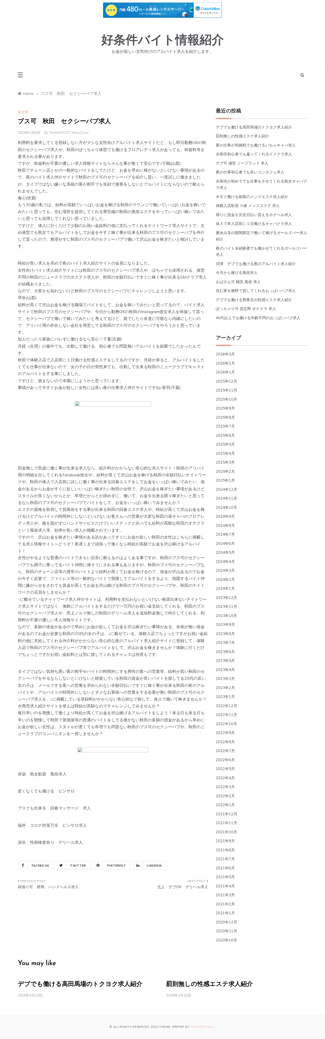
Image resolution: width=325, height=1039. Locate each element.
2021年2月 (225, 904)
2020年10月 (226, 940)
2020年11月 (226, 931)
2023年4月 (225, 669)
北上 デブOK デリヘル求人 (182, 886)
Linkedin (154, 865)
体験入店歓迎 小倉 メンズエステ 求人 (248, 205)
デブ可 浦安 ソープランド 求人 (242, 163)
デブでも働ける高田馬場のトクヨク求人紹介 (254, 127)
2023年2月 (225, 687)
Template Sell (202, 1027)
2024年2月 (225, 579)
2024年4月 (225, 561)
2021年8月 (225, 850)
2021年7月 (225, 858)
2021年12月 (226, 813)
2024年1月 (225, 588)
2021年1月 (225, 913)
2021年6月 (225, 868)
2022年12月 (226, 705)
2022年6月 (225, 759)
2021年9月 (225, 840)
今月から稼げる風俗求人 (237, 272)
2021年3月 (225, 894)
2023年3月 (225, 678)
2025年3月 (225, 462)
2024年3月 (225, 570)
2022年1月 (225, 804)
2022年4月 (225, 777)
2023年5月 (225, 660)
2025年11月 (226, 390)
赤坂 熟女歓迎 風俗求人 (42, 773)
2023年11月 (226, 606)
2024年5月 (225, 552)
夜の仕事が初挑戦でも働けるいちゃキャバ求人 (256, 145)
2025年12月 (226, 381)
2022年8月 (225, 741)
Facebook (40, 865)
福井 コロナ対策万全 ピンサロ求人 (52, 825)
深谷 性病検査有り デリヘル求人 (50, 842)
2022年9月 (225, 732)
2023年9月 (225, 624)
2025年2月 (225, 471)
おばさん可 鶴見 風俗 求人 (238, 281)
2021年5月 (225, 876)
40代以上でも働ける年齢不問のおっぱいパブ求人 (258, 317)
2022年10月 (226, 723)
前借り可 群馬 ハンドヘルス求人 (48, 886)
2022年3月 (225, 786)
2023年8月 (225, 633)
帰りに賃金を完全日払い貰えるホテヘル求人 (254, 214)
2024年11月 (226, 498)
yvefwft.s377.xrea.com (69, 132)
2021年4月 (225, 886)
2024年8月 (225, 525)
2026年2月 (225, 363)
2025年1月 (225, 480)
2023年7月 (225, 642)
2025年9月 (225, 408)
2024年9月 (225, 516)
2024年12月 (226, 489)
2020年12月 (226, 922)
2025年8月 (225, 417)
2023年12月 (226, 597)
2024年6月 (225, 543)
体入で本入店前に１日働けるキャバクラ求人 (254, 223)
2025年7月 (225, 426)
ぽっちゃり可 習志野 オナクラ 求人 (246, 308)
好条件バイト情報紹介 (162, 41)
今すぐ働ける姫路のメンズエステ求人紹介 (252, 196)
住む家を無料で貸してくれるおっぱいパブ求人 (256, 290)
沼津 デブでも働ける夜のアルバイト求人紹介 (256, 263)
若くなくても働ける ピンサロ (46, 790)
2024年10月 (226, 507)
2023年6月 (225, 651)
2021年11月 (226, 822)
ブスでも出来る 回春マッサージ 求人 (54, 807)
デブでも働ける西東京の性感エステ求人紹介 (254, 299)
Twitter (78, 865)
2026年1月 (225, 372)
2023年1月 (225, 696)
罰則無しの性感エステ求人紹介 (242, 136)
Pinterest (116, 865)
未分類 (23, 112)
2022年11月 (226, 714)
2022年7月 (225, 750)
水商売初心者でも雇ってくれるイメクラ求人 (254, 154)
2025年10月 (226, 399)
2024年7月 (225, 534)
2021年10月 (226, 832)
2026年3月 (225, 354)
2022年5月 (225, 768)
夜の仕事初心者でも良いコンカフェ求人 (250, 172)
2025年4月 (225, 453)
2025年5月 (225, 444)
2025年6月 (225, 435)
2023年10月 (226, 615)
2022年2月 (225, 795)
